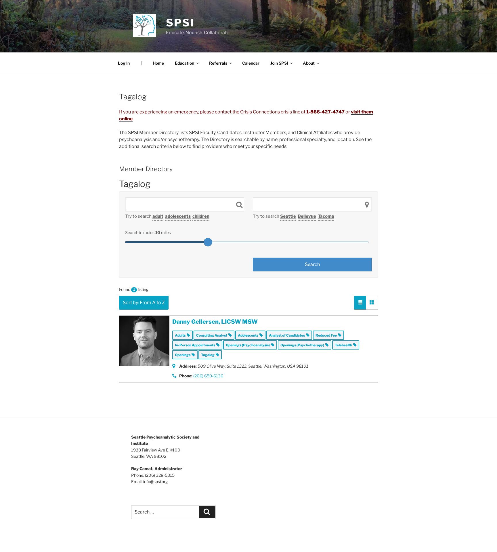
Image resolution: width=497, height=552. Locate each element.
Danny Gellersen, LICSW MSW (215, 321)
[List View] (360, 303)
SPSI (180, 22)
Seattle (288, 216)
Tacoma (326, 216)
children (200, 216)
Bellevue (307, 216)
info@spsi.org (155, 481)
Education (184, 63)
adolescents (178, 216)
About (309, 63)
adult (157, 216)
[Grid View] (372, 303)
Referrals (218, 63)
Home (158, 63)
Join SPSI (279, 63)
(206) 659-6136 (208, 375)
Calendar (250, 63)
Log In (124, 63)
